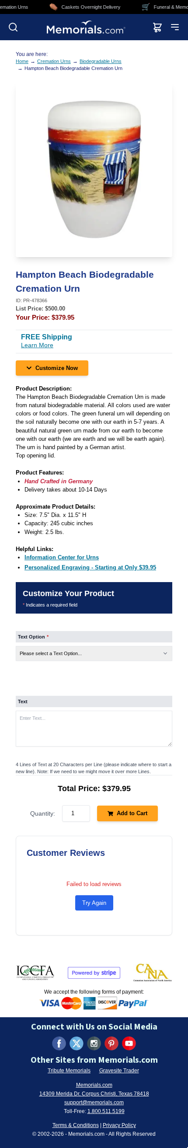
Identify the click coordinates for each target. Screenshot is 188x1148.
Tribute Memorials (69, 1071)
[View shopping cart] (157, 27)
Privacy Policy (119, 1125)
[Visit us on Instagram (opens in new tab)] (94, 1043)
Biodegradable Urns (101, 61)
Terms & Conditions (75, 1125)
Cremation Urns (54, 61)
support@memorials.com (94, 1102)
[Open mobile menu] (175, 27)
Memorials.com (94, 1085)
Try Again (94, 903)
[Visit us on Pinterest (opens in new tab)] (111, 1043)
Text (23, 701)
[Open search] (13, 27)
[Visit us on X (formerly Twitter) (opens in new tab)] (77, 1043)
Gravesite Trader (119, 1071)
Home (22, 61)
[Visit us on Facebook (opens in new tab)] (59, 1043)
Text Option (33, 636)
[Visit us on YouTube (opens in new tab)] (129, 1043)
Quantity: (42, 813)
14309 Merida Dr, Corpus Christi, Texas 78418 (94, 1094)
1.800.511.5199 (106, 1111)
